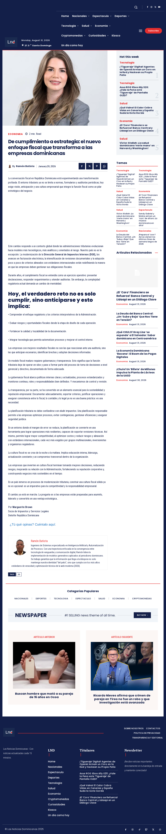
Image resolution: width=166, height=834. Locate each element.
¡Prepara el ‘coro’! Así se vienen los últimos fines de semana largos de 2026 (148, 239)
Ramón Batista (25, 166)
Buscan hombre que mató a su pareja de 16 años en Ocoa (44, 695)
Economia (15, 134)
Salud (123, 103)
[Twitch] (146, 829)
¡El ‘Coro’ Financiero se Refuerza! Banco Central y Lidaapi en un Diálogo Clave (137, 128)
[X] (155, 7)
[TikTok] (139, 829)
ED (19, 574)
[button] (136, 7)
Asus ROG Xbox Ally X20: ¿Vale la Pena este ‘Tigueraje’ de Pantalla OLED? (134, 91)
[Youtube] (159, 7)
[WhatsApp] (104, 166)
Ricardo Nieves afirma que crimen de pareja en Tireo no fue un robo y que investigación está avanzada (121, 699)
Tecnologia (127, 62)
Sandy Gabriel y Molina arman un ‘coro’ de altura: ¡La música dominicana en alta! (148, 219)
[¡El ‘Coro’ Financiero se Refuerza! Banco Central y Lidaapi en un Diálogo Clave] (137, 272)
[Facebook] (147, 7)
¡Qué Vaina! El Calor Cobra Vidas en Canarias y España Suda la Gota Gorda (137, 110)
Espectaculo (145, 210)
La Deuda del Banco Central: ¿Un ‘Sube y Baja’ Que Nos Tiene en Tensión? (126, 239)
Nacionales (145, 231)
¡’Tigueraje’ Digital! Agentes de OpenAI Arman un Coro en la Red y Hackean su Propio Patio (137, 70)
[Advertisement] (57, 220)
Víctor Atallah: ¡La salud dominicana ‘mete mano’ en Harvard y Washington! (137, 145)
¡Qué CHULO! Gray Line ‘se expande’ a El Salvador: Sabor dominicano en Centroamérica (136, 335)
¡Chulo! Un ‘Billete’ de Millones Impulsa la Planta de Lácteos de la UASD (135, 372)
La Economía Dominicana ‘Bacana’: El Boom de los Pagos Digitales (136, 354)
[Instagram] (151, 7)
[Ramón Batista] (10, 166)
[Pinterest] (97, 166)
